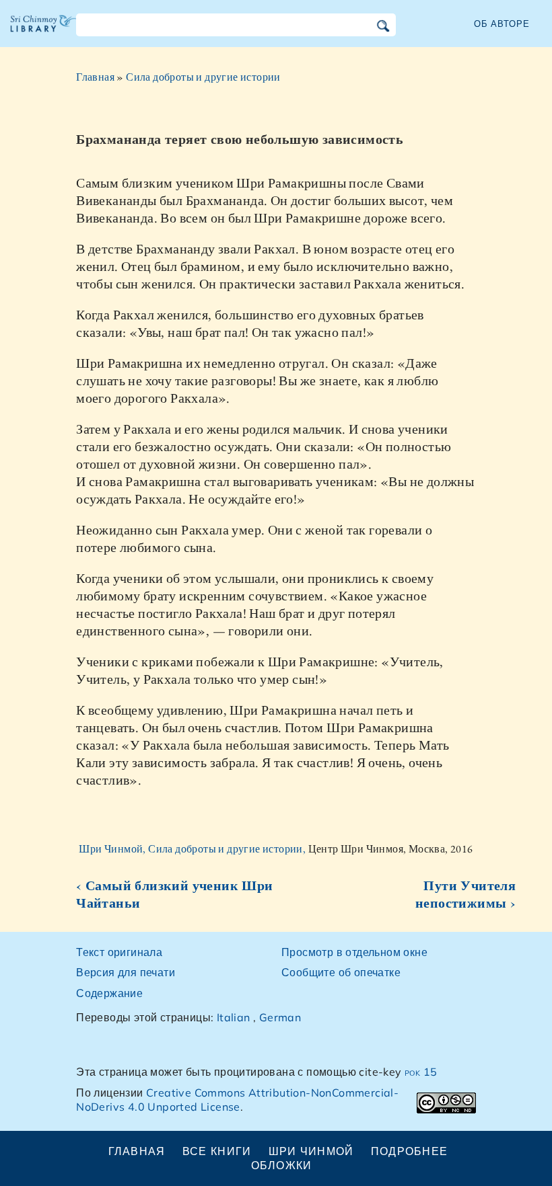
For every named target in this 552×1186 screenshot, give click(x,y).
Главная (95, 77)
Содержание (109, 993)
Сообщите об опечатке (341, 972)
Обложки (281, 1165)
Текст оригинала (119, 952)
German (280, 1017)
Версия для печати (125, 972)
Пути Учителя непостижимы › (465, 894)
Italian (233, 1017)
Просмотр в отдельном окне (354, 952)
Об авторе (502, 23)
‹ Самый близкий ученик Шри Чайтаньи (174, 894)
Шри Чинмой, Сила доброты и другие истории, (193, 849)
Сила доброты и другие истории (203, 77)
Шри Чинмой (311, 1151)
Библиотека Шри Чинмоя (43, 34)
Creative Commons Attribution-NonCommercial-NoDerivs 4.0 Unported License (237, 1099)
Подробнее (409, 1151)
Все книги (217, 1151)
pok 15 (421, 1071)
